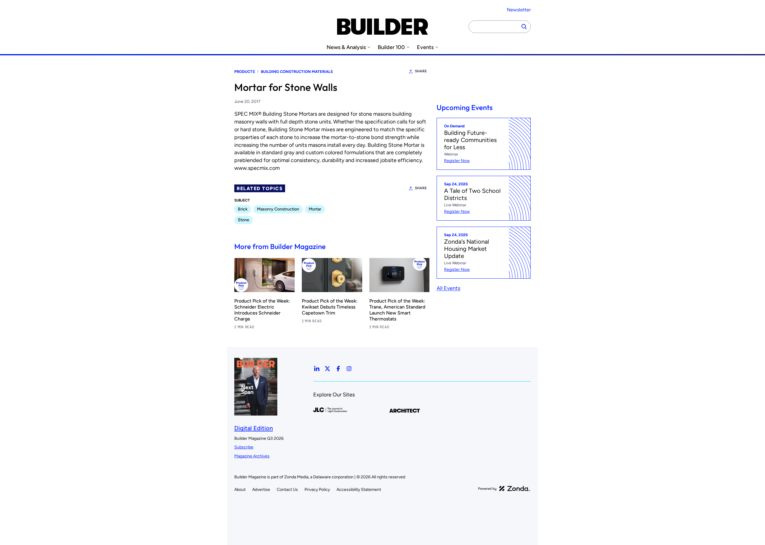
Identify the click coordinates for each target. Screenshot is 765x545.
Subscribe (243, 447)
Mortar (315, 209)
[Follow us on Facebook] (338, 368)
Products (244, 72)
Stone (243, 219)
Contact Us (287, 489)
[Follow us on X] (327, 368)
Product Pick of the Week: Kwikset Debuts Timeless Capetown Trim (329, 307)
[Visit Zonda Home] (504, 488)
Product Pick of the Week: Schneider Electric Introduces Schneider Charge (262, 310)
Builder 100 (391, 47)
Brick (242, 209)
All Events (448, 288)
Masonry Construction (278, 209)
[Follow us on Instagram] (349, 368)
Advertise (261, 489)
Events (425, 47)
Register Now (457, 160)
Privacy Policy (317, 489)
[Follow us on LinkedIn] (316, 368)
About (240, 489)
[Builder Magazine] (382, 27)
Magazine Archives (252, 456)
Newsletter (519, 10)
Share (421, 71)
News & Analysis (346, 47)
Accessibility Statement (358, 489)
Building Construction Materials (297, 72)
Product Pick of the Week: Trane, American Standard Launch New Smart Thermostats (397, 310)
